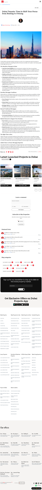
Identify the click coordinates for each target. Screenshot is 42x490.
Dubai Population (14, 413)
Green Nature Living (35, 372)
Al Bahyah (16, 180)
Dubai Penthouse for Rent (25, 318)
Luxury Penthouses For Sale (4, 365)
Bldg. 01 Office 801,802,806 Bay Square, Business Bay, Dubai (15, 435)
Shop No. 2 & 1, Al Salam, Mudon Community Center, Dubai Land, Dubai (36, 454)
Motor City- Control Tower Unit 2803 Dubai (25, 454)
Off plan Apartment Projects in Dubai (26, 373)
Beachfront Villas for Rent (15, 375)
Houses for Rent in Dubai (25, 330)
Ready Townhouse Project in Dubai (5, 397)
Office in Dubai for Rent (25, 325)
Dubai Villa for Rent (24, 323)
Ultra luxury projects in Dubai (5, 402)
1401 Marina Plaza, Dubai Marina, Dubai (25, 444)
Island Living (34, 369)
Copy (40, 151)
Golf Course (34, 367)
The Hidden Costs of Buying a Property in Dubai (11, 232)
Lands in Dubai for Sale (14, 347)
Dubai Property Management (5, 336)
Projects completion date (15, 393)
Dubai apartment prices (15, 404)
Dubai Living (34, 357)
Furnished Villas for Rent (25, 336)
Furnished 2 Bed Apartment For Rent (36, 340)
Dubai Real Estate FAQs (4, 330)
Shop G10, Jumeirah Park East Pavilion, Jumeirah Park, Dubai (5, 454)
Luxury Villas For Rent (3, 369)
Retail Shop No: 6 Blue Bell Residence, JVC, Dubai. (15, 474)
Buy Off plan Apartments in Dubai (25, 358)
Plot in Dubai (13, 330)
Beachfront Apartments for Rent (15, 381)
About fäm (2, 318)
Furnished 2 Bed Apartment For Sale (36, 325)
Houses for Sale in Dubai (15, 328)
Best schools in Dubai (14, 399)
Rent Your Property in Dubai (25, 342)
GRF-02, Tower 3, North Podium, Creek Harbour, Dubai (25, 464)
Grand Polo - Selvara (36, 178)
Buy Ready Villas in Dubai (15, 338)
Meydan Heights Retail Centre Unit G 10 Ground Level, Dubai (15, 454)
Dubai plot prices (13, 411)
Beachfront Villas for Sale (15, 372)
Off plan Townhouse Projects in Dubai (26, 376)
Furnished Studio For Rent (36, 334)
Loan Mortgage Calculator (4, 341)
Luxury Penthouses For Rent (4, 374)
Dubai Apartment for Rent (25, 320)
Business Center (34, 374)
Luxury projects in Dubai (4, 400)
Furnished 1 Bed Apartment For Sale (36, 321)
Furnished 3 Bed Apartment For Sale (36, 328)
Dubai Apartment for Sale (15, 323)
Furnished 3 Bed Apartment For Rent (36, 344)
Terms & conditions (3, 483)
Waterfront (34, 362)
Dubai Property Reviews (4, 405)
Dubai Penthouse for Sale (15, 318)
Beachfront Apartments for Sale (15, 378)
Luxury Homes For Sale (4, 362)
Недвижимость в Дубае (4, 348)
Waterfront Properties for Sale (15, 366)
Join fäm (1, 320)
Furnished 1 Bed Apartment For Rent (36, 337)
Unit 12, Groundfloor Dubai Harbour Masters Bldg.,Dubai (5, 444)
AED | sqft (22, 482)
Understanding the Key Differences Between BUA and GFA (13, 237)
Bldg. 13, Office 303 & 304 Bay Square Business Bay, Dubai (26, 435)
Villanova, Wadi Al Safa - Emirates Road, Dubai (15, 463)
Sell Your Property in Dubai (4, 346)
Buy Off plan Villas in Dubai (25, 361)
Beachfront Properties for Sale (15, 360)
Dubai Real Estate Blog (4, 328)
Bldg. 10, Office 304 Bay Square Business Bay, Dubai (5, 474)
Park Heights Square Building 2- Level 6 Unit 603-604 (15, 444)
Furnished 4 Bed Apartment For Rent (36, 347)
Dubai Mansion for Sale (14, 320)
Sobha (15, 181)
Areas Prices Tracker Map (4, 343)
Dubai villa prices (13, 406)
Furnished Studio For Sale (36, 318)
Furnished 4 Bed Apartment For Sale (36, 331)
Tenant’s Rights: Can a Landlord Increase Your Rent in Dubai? (13, 246)
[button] (36, 189)
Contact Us (2, 323)
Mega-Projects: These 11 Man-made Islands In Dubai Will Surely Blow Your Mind (16, 250)
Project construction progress (14, 396)
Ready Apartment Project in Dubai (5, 394)
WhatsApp (39, 485)
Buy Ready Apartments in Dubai (15, 336)
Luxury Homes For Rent (4, 372)
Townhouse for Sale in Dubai (15, 341)
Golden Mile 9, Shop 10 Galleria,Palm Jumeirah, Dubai (4, 463)
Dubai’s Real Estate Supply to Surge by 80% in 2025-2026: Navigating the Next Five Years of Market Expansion (21, 241)
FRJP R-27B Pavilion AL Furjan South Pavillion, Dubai (5, 435)
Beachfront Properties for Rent (15, 363)
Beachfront (34, 360)
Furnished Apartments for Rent (25, 333)
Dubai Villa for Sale (14, 325)
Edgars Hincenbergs (6, 25)
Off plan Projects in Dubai (25, 366)
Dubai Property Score (3, 338)
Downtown (33, 365)
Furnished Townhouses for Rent (25, 339)
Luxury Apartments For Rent (5, 367)
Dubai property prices (14, 401)
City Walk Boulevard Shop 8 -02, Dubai (36, 435)
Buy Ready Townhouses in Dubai (15, 344)
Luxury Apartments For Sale (4, 357)
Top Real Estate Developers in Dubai (5, 333)
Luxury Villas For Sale (3, 360)
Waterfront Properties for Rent (15, 370)
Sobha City (15, 178)
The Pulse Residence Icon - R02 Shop (36, 444)
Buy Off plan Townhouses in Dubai (25, 364)
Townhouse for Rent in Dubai (26, 328)
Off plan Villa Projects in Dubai (25, 370)
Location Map (2, 325)
